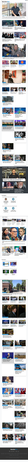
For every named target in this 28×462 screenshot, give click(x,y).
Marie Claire (9, 450)
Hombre (18, 450)
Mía (17, 452)
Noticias (12, 450)
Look (13, 452)
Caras (5, 450)
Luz (15, 452)
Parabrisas (21, 450)
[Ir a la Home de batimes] (14, 446)
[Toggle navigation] (1, 1)
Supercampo (25, 450)
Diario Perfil (2, 450)
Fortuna (15, 450)
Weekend (11, 452)
